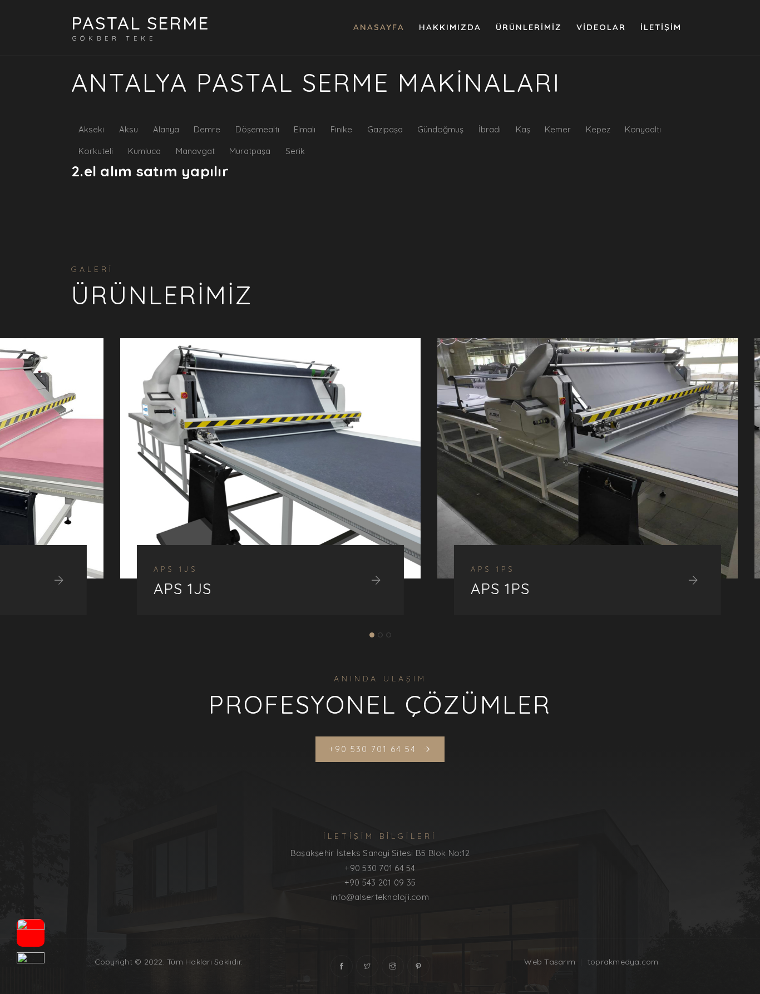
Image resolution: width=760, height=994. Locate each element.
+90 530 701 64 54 (379, 868)
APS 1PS (451, 589)
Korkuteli (95, 151)
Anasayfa (378, 27)
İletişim (661, 27)
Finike (341, 129)
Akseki (91, 129)
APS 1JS (134, 589)
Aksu (128, 129)
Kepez (598, 129)
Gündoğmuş (440, 129)
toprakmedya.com (623, 962)
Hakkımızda (450, 27)
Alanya (166, 129)
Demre (207, 129)
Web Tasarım (549, 962)
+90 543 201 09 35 (380, 882)
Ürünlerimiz (529, 27)
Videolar (601, 27)
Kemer (558, 129)
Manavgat (195, 151)
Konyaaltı (643, 129)
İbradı (489, 129)
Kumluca (144, 151)
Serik (295, 151)
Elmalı (304, 129)
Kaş (523, 129)
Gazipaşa (385, 129)
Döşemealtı (257, 129)
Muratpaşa (249, 151)
